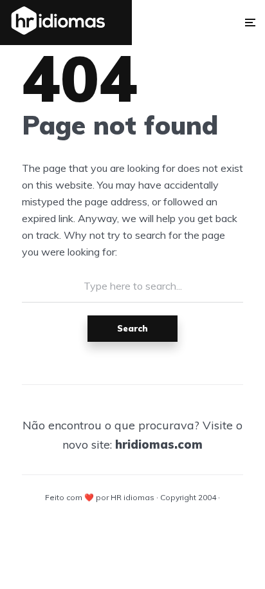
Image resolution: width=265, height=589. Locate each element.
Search (132, 328)
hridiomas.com (159, 444)
